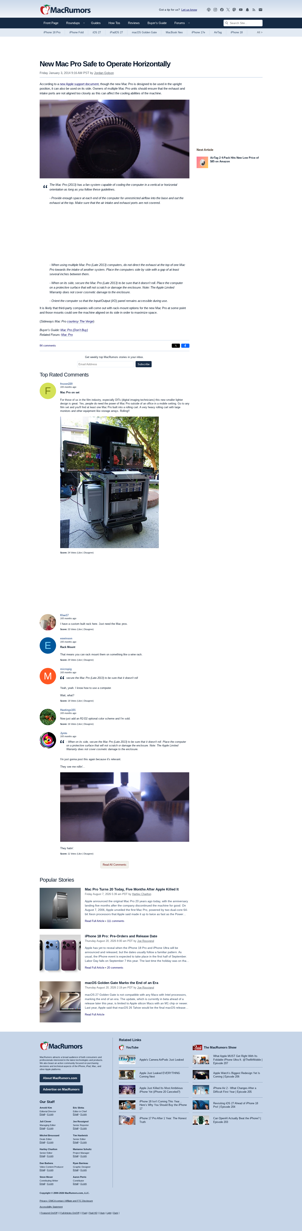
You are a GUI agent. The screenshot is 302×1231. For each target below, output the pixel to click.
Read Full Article (94, 921)
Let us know (189, 9)
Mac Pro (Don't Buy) (74, 330)
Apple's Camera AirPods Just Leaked (161, 1059)
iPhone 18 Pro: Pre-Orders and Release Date (121, 936)
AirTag (218, 32)
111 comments (115, 921)
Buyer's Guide (157, 23)
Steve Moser (46, 1177)
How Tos (114, 23)
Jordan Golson (104, 73)
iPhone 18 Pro (52, 32)
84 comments (48, 345)
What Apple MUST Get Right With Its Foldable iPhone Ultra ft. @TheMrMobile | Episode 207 (237, 1059)
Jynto (63, 733)
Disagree (88, 552)
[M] (48, 683)
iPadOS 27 (116, 32)
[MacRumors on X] (228, 10)
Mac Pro (67, 334)
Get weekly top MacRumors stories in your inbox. (114, 357)
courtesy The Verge (80, 321)
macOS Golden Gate (144, 32)
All (260, 32)
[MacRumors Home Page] (65, 10)
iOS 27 (97, 32)
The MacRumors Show (220, 1047)
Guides (96, 23)
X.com (50, 1114)
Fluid (84, 1213)
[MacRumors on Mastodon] (234, 10)
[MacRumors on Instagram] (215, 10)
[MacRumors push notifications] (247, 10)
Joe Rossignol (145, 940)
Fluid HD (93, 1213)
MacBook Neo (174, 32)
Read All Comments (114, 864)
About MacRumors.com (60, 1078)
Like (80, 552)
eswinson (66, 638)
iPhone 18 (237, 32)
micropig (66, 669)
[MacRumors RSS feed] (254, 10)
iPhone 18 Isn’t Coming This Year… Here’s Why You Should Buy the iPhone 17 (163, 1105)
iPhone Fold (76, 32)
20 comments (115, 967)
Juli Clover (45, 1121)
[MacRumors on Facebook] (222, 10)
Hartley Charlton (141, 894)
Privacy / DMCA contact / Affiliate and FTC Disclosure (66, 1201)
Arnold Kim (46, 1107)
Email (42, 1114)
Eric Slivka (78, 1107)
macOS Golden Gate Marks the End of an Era (121, 983)
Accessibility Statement (51, 1207)
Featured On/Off (49, 1213)
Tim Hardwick (80, 1135)
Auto (102, 1213)
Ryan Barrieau (80, 1163)
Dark (115, 1213)
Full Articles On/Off (69, 1213)
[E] (48, 652)
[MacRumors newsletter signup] (260, 10)
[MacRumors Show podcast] (209, 10)
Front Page (51, 23)
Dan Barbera (46, 1163)
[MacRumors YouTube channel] (241, 10)
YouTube (132, 1047)
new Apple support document (79, 84)
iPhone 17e (198, 32)
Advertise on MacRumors (61, 1089)
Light (109, 1213)
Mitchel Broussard (49, 1135)
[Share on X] (176, 346)
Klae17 (64, 615)
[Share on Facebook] (185, 346)
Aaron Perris (79, 1177)
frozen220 (66, 383)
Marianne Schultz (82, 1149)
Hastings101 (68, 709)
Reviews (134, 23)
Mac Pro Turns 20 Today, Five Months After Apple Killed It (132, 889)
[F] (48, 398)
